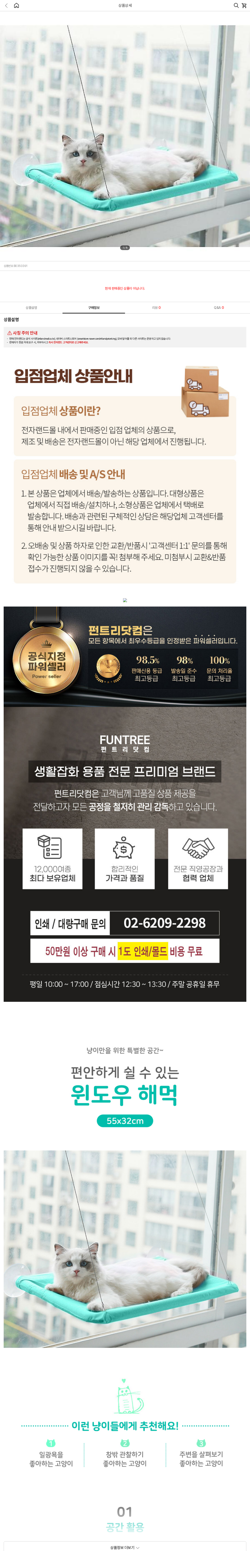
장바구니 (243, 5)
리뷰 (156, 308)
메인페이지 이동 (16, 5)
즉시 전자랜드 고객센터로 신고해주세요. (69, 342)
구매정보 (93, 308)
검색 (236, 5)
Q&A (219, 308)
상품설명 (31, 308)
